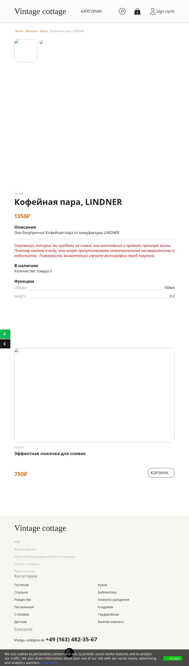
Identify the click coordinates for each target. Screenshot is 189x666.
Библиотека (107, 592)
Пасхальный (24, 607)
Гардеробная (108, 614)
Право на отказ (24, 571)
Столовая (21, 614)
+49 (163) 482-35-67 (71, 639)
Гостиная (21, 585)
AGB (17, 542)
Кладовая (105, 607)
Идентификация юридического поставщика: (44, 556)
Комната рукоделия (113, 599)
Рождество (22, 599)
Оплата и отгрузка (26, 564)
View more (49, 663)
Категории (91, 11)
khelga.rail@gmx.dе (29, 640)
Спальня (21, 592)
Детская (20, 621)
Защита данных (25, 549)
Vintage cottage (40, 11)
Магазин (32, 31)
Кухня (44, 31)
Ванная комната (111, 621)
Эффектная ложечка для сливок (50, 453)
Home (19, 31)
